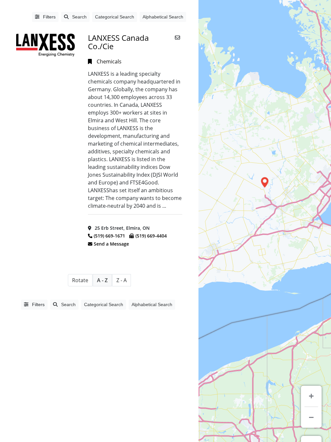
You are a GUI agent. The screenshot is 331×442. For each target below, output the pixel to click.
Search (79, 16)
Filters (49, 16)
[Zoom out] (311, 417)
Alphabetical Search (163, 16)
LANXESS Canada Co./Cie (118, 41)
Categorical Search (114, 16)
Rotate (80, 280)
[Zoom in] (311, 396)
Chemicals (109, 61)
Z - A (121, 280)
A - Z (102, 280)
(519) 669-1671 (109, 236)
